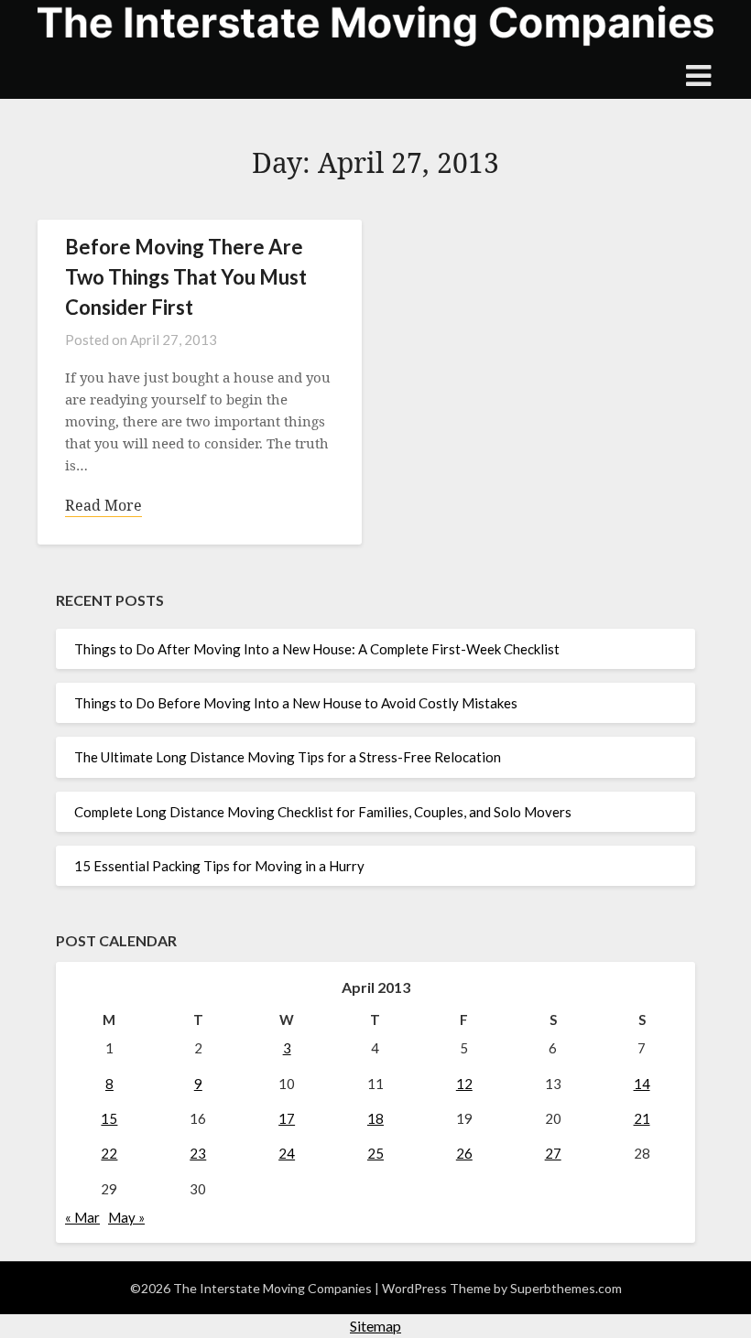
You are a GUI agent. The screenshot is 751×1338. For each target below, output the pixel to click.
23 (198, 1153)
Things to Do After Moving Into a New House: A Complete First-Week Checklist (317, 649)
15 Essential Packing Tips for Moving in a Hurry (219, 866)
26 (464, 1153)
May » (126, 1217)
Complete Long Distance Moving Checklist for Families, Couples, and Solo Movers (322, 812)
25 (375, 1153)
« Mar (82, 1217)
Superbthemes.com (566, 1288)
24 (286, 1153)
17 (286, 1118)
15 (109, 1118)
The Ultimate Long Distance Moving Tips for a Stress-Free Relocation (287, 757)
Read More (103, 505)
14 (642, 1083)
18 (375, 1118)
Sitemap (375, 1325)
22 (109, 1153)
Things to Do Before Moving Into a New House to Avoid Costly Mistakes (295, 703)
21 (642, 1118)
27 (553, 1153)
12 (464, 1083)
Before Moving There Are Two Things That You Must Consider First (186, 276)
